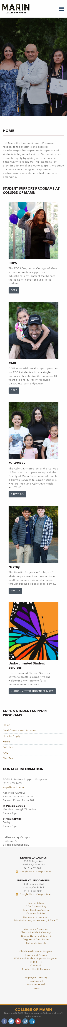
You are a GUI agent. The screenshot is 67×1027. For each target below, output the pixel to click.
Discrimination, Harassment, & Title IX (36, 920)
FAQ (5, 753)
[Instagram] (25, 1021)
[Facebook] (4, 1021)
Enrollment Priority (36, 955)
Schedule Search (36, 943)
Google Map (27, 872)
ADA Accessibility (36, 906)
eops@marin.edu (13, 787)
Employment (36, 981)
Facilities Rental (36, 984)
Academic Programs (36, 929)
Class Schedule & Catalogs (36, 932)
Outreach (36, 965)
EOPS (14, 290)
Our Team (9, 758)
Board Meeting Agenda (36, 910)
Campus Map (43, 872)
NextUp (15, 591)
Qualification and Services (19, 730)
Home (6, 725)
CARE (14, 390)
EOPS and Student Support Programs (36, 958)
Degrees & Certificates (36, 939)
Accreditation (36, 903)
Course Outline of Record (36, 936)
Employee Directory (36, 977)
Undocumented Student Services (32, 691)
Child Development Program (36, 951)
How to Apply (11, 736)
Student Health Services (36, 969)
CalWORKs (17, 494)
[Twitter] (11, 1021)
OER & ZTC (36, 962)
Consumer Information (36, 917)
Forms (7, 742)
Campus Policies (36, 913)
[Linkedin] (32, 1021)
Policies (8, 747)
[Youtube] (18, 1021)
